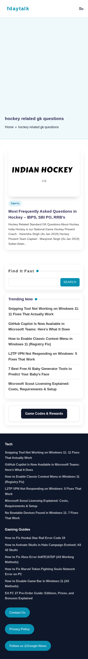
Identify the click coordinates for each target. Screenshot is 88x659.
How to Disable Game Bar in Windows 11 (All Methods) (37, 583)
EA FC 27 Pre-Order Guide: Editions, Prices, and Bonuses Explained (39, 595)
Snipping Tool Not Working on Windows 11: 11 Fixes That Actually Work (42, 455)
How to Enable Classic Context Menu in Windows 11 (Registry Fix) (42, 479)
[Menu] (81, 8)
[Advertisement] (44, 69)
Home (9, 127)
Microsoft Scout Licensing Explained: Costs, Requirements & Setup (37, 503)
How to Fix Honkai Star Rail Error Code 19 (35, 538)
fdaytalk (18, 8)
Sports (15, 203)
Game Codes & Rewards (44, 413)
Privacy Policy (19, 629)
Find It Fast (21, 271)
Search (69, 282)
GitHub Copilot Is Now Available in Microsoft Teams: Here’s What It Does (42, 467)
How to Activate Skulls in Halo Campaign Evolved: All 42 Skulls (43, 547)
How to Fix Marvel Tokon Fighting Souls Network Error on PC (40, 571)
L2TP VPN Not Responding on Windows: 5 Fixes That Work (43, 491)
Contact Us (17, 612)
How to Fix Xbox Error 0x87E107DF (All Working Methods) (39, 559)
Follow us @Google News (27, 646)
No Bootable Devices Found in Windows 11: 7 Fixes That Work (41, 515)
